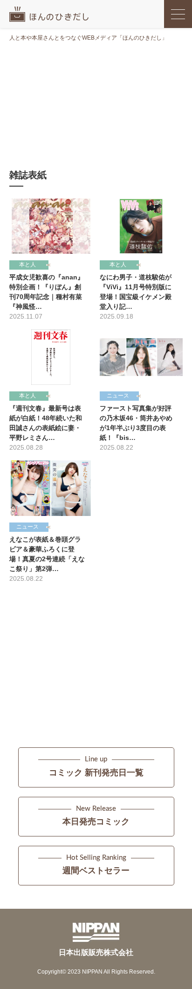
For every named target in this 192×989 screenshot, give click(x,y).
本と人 (27, 264)
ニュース (118, 395)
